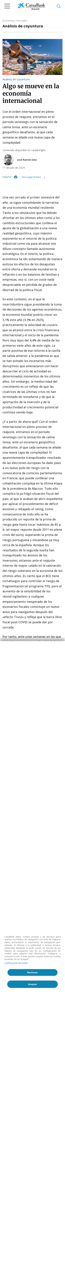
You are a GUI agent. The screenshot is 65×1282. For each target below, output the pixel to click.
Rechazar (32, 972)
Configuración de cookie (16, 962)
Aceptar (32, 984)
